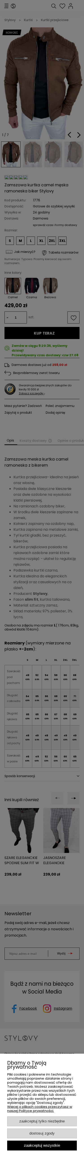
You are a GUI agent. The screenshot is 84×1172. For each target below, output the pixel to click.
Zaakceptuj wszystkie (42, 1145)
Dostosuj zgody (42, 1133)
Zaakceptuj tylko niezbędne (42, 1121)
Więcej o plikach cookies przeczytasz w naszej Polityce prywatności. (39, 1108)
